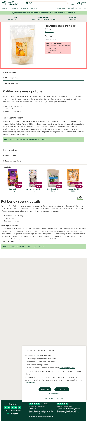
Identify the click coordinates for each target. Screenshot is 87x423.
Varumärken (24, 8)
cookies (37, 355)
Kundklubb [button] (72, 18)
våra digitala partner (67, 368)
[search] (46, 3)
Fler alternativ (53, 394)
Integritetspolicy (31, 382)
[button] (81, 3)
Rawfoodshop (49, 32)
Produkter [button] (4, 8)
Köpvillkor (60, 398)
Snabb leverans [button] (43, 18)
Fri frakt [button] (14, 18)
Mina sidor (82, 8)
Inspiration (33, 8)
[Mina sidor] (72, 3)
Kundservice (61, 8)
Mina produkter (72, 8)
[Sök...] (27, 3)
